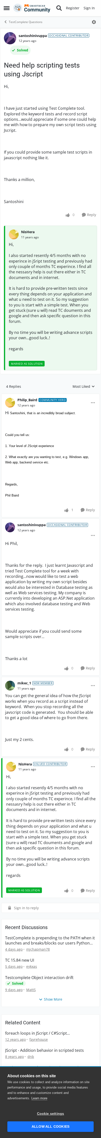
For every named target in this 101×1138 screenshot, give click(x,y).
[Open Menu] (93, 22)
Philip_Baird (27, 400)
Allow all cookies (50, 1126)
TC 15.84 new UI (19, 960)
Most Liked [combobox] (84, 386)
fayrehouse (38, 1039)
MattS (31, 989)
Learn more (39, 1098)
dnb (30, 1056)
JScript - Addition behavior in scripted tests (44, 1050)
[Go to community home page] (31, 8)
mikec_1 (24, 683)
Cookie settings (50, 1113)
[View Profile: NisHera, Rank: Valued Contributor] (11, 767)
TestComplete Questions (25, 22)
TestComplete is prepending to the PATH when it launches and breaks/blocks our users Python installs (50, 940)
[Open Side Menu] (6, 8)
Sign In (89, 8)
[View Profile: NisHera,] (14, 234)
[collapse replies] (50, 396)
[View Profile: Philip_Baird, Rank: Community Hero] (10, 403)
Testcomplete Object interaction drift (39, 977)
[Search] (59, 8)
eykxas (31, 966)
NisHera (28, 232)
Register (72, 8)
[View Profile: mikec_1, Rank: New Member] (10, 685)
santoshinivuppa (33, 35)
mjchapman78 (38, 949)
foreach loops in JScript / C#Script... (37, 1033)
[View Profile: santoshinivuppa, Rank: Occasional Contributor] (10, 38)
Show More (53, 999)
